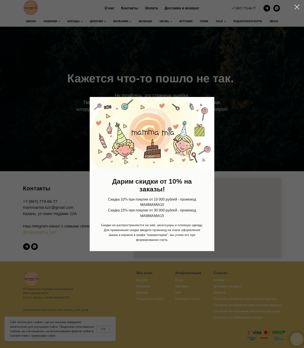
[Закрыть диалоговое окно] (297, 7)
